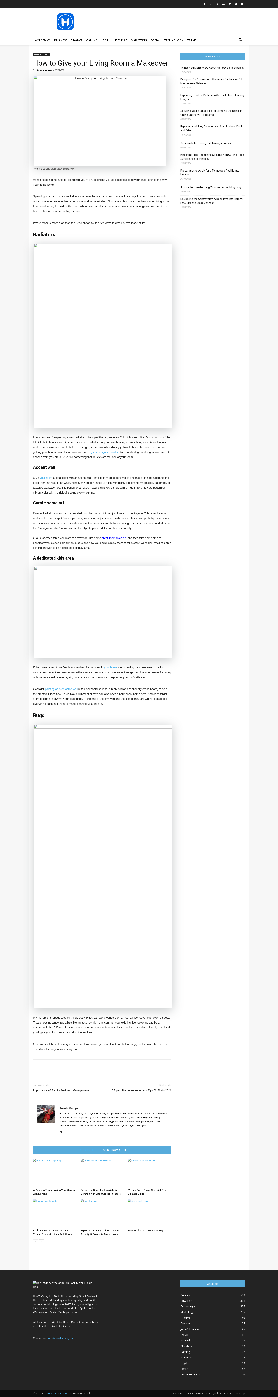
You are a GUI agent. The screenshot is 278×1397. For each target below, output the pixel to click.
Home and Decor (41, 54)
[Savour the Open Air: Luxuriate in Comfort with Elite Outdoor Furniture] (102, 1173)
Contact (228, 1393)
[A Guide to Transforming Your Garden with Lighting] (55, 1173)
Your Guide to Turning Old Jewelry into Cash (206, 143)
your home (110, 667)
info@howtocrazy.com (61, 1338)
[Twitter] (236, 4)
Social (155, 40)
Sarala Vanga (44, 70)
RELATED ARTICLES (87, 1150)
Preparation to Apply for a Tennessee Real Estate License (209, 172)
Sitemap (240, 1393)
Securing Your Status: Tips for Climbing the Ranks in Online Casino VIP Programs (211, 112)
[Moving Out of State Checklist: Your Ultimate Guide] (149, 1173)
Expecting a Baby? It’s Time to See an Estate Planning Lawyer (212, 97)
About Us (178, 1393)
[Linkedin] (223, 4)
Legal (105, 40)
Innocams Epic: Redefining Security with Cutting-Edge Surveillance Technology (212, 156)
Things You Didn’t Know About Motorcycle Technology (212, 67)
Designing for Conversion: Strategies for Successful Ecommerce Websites (211, 81)
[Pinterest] (229, 4)
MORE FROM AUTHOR (116, 1150)
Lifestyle (120, 40)
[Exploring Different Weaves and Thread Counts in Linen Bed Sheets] (55, 1213)
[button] (240, 40)
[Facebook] (204, 4)
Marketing (139, 40)
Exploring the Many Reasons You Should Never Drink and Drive (211, 128)
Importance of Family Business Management (61, 1090)
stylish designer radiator (103, 452)
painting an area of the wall (61, 689)
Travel (192, 40)
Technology (173, 40)
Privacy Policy (213, 1393)
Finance (76, 40)
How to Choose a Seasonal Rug (145, 1230)
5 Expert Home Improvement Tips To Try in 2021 (141, 1090)
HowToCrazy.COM (57, 1393)
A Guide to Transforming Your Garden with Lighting (210, 187)
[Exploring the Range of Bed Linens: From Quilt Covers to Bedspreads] (102, 1213)
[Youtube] (242, 4)
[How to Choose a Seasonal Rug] (149, 1213)
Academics (42, 40)
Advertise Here (195, 1393)
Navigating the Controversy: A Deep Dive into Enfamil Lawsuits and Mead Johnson (211, 200)
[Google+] (211, 4)
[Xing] (62, 1132)
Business (60, 40)
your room (46, 477)
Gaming (92, 40)
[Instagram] (217, 4)
